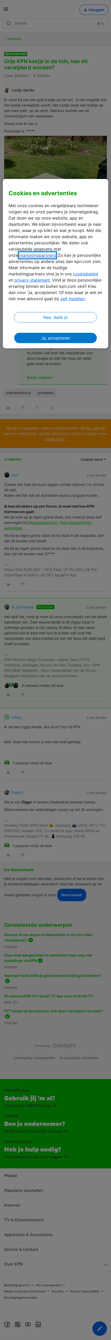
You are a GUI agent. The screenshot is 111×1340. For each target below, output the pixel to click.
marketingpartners (37, 255)
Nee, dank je (55, 317)
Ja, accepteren (55, 338)
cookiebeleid (85, 273)
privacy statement (32, 280)
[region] (55, 263)
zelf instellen (72, 298)
